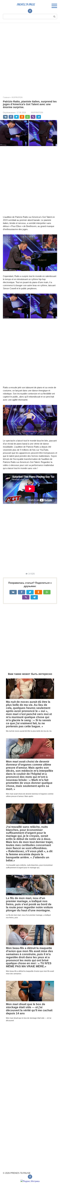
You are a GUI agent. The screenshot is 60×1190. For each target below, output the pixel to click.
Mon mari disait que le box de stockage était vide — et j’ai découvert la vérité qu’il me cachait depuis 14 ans (29, 1009)
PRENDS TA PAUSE (26, 4)
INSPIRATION (37, 112)
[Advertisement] (30, 57)
